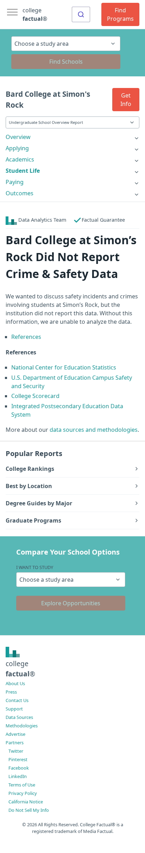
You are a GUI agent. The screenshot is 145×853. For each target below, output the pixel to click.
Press (11, 692)
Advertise (15, 734)
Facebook (18, 768)
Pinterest (17, 759)
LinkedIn (17, 776)
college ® (35, 14)
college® (20, 668)
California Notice (25, 801)
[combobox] (81, 14)
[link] (72, 137)
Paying (15, 182)
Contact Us (17, 700)
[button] (125, 99)
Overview (18, 137)
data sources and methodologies (94, 430)
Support (14, 709)
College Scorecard (35, 396)
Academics (20, 159)
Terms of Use (21, 785)
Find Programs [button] (120, 14)
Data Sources (19, 717)
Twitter (15, 751)
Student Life (23, 171)
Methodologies (22, 725)
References (26, 337)
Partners (15, 742)
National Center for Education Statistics (63, 367)
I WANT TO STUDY (34, 567)
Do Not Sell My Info (28, 810)
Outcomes (19, 193)
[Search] (81, 14)
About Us (15, 683)
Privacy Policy (22, 793)
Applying (17, 148)
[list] (72, 137)
